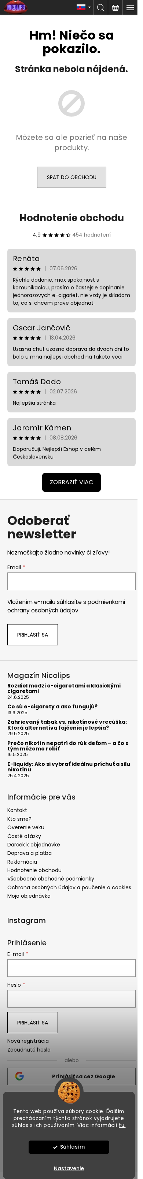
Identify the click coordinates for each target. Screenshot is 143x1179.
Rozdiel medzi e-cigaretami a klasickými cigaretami (64, 688)
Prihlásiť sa (32, 634)
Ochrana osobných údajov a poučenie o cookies (69, 887)
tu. (122, 1125)
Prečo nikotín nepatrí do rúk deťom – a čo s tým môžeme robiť (67, 746)
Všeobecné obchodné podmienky (50, 878)
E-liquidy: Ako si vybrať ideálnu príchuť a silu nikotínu (68, 767)
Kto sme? (19, 819)
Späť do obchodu (71, 177)
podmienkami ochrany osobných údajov (66, 606)
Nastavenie (69, 1168)
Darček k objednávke (33, 844)
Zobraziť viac (71, 482)
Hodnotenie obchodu (71, 218)
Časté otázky (24, 836)
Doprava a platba (29, 853)
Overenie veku (25, 827)
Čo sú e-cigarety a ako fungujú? (52, 706)
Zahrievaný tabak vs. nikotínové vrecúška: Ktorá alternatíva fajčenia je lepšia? (67, 725)
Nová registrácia (28, 1041)
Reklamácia (22, 861)
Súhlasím (72, 1146)
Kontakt (17, 810)
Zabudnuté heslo (29, 1049)
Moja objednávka (29, 896)
